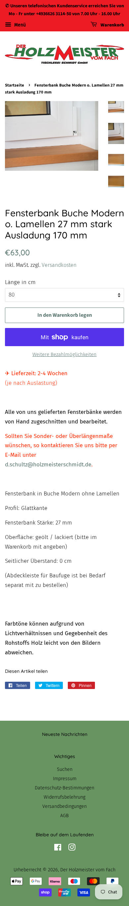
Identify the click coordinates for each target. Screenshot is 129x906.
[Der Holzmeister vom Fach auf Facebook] (58, 849)
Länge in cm (20, 282)
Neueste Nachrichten (64, 734)
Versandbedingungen (64, 806)
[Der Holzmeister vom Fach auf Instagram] (71, 849)
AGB (64, 815)
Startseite (14, 85)
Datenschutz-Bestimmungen (64, 788)
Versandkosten (59, 265)
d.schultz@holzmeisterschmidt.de (48, 464)
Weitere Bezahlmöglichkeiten (64, 354)
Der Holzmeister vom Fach (87, 870)
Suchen (64, 769)
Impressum (64, 778)
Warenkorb (112, 25)
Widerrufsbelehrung (64, 797)
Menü (19, 25)
